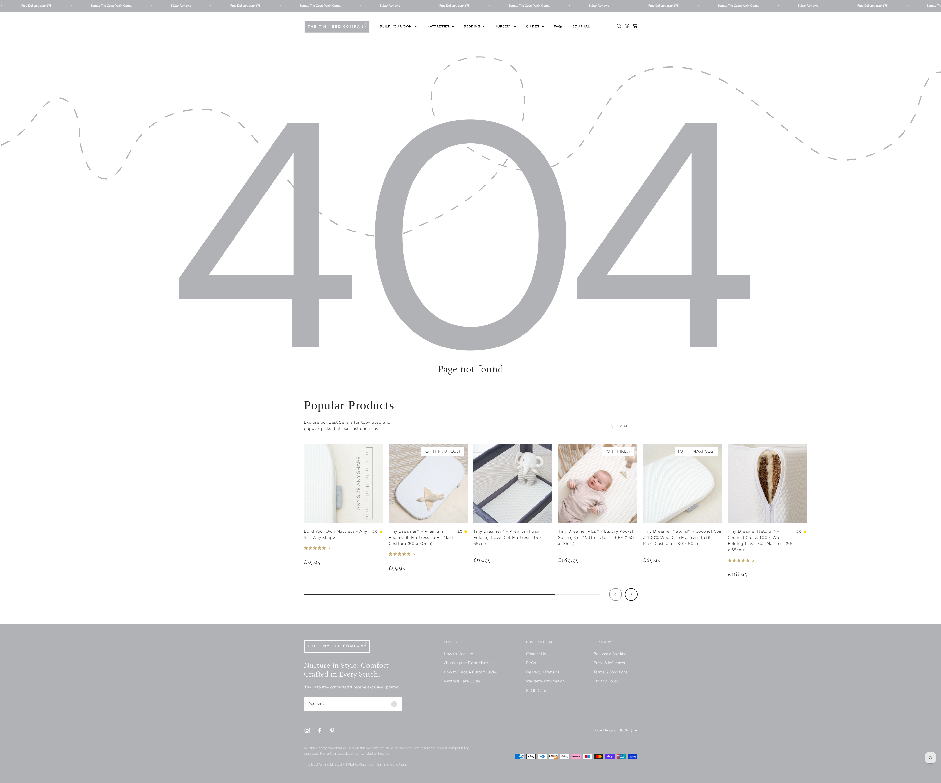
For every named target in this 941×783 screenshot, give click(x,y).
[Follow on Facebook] (319, 730)
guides (532, 26)
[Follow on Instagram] (307, 730)
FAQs (558, 26)
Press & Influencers (610, 663)
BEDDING (472, 26)
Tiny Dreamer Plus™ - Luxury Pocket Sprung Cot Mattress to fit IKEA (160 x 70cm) (596, 538)
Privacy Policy (606, 681)
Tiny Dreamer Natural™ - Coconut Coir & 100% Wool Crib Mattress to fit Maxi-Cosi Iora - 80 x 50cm (682, 538)
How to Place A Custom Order (470, 672)
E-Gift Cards (537, 691)
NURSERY (503, 26)
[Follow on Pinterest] (332, 730)
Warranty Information (545, 681)
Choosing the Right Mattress (469, 663)
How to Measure (458, 654)
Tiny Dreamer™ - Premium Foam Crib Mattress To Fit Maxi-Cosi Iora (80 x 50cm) (422, 538)
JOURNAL (581, 26)
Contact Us (536, 654)
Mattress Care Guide (462, 681)
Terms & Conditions (610, 672)
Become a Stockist (610, 654)
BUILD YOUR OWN (396, 26)
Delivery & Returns (542, 672)
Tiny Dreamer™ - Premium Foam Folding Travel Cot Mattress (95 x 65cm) (507, 538)
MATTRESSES (438, 26)
